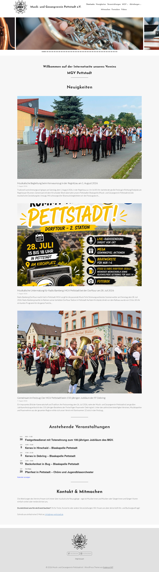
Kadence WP (108, 567)
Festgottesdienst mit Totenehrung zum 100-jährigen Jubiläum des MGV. (69, 440)
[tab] (42, 51)
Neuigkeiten (101, 4)
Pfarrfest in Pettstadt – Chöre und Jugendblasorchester (59, 472)
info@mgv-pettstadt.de (54, 514)
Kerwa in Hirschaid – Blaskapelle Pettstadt (51, 448)
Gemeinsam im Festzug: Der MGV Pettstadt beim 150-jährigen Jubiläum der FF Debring (61, 397)
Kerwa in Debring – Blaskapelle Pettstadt (50, 456)
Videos (124, 9)
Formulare (116, 9)
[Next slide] (157, 33)
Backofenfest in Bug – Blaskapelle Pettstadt (52, 464)
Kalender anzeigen (23, 477)
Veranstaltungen (114, 4)
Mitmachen (105, 9)
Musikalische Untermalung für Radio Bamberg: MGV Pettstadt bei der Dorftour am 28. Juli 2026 (65, 290)
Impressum (79, 559)
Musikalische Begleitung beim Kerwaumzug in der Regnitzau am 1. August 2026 (57, 183)
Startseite (90, 4)
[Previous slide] (1, 33)
